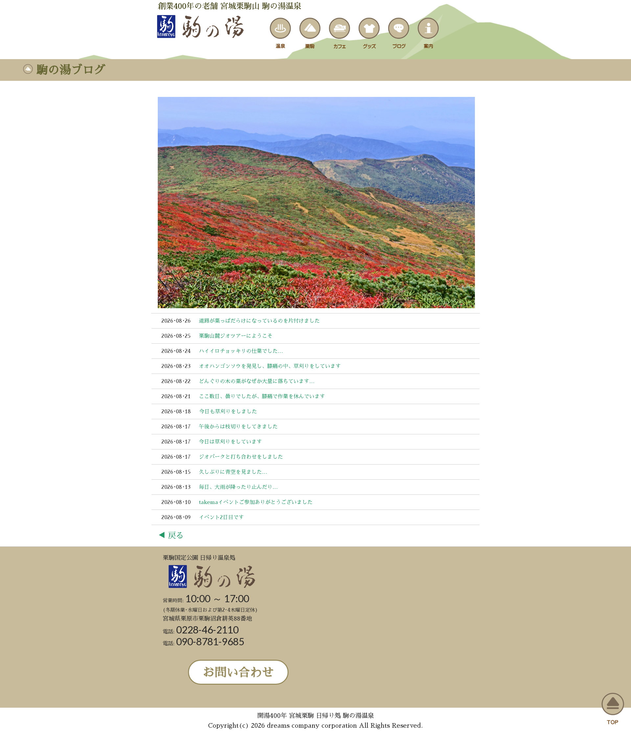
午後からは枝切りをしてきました (238, 426)
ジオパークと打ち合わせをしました (241, 457)
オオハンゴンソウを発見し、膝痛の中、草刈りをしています (270, 366)
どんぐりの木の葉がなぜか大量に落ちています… (257, 381)
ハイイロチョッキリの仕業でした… (241, 351)
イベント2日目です (221, 517)
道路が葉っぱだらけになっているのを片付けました (259, 321)
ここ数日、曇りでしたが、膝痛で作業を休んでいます (262, 396)
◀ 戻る (171, 535)
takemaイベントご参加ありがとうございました (256, 502)
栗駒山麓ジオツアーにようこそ (235, 336)
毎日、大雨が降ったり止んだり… (238, 487)
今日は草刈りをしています (230, 442)
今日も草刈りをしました (228, 411)
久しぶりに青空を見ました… (233, 472)
